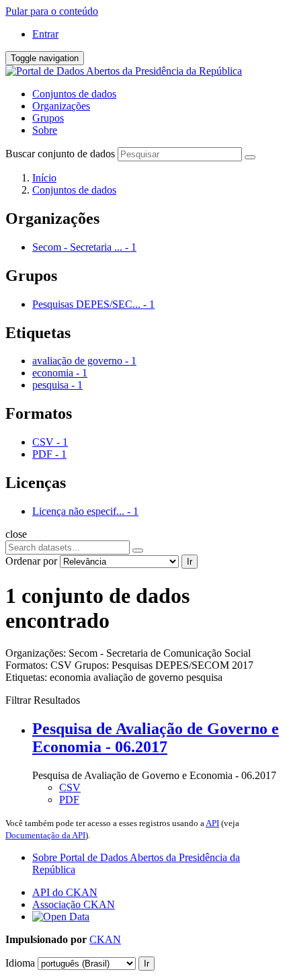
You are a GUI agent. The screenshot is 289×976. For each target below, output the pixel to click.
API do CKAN (64, 892)
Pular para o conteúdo (51, 11)
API (212, 823)
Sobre (44, 130)
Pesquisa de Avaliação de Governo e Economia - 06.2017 (155, 738)
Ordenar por (31, 561)
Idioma (20, 963)
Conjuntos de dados (74, 93)
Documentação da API (45, 835)
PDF (69, 799)
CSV (70, 787)
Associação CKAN (73, 904)
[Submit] (250, 157)
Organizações (61, 106)
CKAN (105, 939)
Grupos (48, 118)
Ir (189, 562)
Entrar (45, 34)
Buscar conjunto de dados (60, 153)
